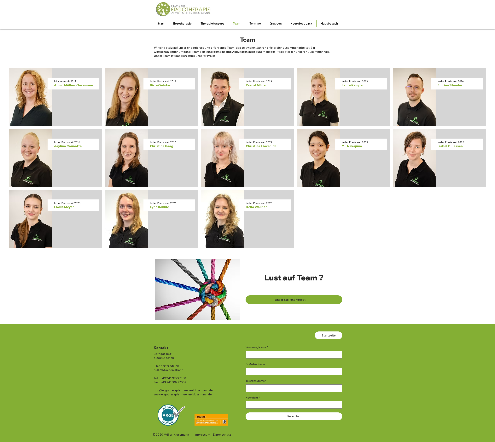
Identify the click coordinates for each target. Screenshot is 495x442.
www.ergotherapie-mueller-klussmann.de (183, 394)
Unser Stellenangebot (290, 299)
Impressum (202, 434)
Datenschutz (222, 434)
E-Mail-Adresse (255, 364)
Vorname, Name (257, 347)
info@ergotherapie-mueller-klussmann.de (183, 390)
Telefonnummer (256, 380)
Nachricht (253, 397)
